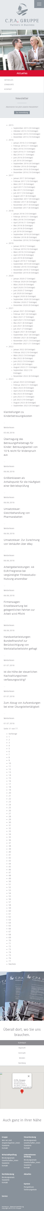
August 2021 (19, 332)
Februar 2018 (19, 217)
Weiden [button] (22, 1058)
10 (10, 763)
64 (10, 923)
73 (10, 949)
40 (10, 852)
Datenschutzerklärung (17, 1207)
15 (10, 778)
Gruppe (5, 1137)
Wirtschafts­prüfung (9, 1155)
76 (10, 958)
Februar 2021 (19, 314)
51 (10, 884)
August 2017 (19, 196)
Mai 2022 (17, 358)
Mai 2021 (17, 323)
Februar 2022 (19, 352)
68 (10, 934)
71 (10, 943)
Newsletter (34, 33)
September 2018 (21, 234)
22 (10, 799)
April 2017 (18, 187)
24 (10, 805)
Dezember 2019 (20, 273)
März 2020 (18, 285)
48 (10, 875)
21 (10, 796)
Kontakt (8, 89)
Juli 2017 (17, 193)
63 (10, 920)
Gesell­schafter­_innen (32, 1143)
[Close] (29, 1076)
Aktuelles (8, 80)
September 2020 (21, 299)
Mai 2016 (17, 155)
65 (10, 926)
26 (10, 811)
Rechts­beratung (8, 1174)
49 (10, 878)
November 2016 (20, 169)
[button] (22, 1091)
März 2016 (18, 149)
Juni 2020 (17, 290)
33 (10, 831)
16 (10, 781)
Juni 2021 (17, 326)
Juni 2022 (17, 361)
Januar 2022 (18, 349)
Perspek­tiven (29, 1187)
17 (10, 784)
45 (10, 867)
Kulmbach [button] (22, 1043)
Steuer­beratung (30, 1137)
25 (10, 808)
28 (10, 816)
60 (10, 911)
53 (10, 890)
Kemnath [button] (22, 1053)
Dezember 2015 (20, 137)
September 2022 (21, 370)
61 (10, 914)
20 (10, 793)
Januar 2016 (18, 143)
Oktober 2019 (19, 267)
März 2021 (18, 317)
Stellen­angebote (30, 1190)
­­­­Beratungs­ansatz (30, 1160)
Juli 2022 (17, 364)
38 (10, 846)
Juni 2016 (17, 158)
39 (10, 849)
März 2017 (18, 184)
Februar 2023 (19, 385)
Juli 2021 (17, 329)
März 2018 (18, 220)
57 (10, 902)
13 (10, 772)
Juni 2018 (17, 228)
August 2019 (19, 261)
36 (10, 840)
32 (10, 828)
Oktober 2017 (19, 202)
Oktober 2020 (19, 302)
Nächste (12, 964)
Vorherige (13, 734)
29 (10, 819)
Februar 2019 (19, 249)
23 (10, 802)
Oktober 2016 (19, 166)
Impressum (5, 1207)
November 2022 (20, 376)
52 (10, 887)
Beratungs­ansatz (30, 1140)
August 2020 (19, 296)
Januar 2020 (18, 279)
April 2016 (18, 152)
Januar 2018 (18, 214)
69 (10, 937)
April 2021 (18, 320)
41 (10, 855)
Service (5, 1196)
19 (10, 790)
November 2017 (20, 205)
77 (10, 961)
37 (10, 843)
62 (10, 917)
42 (10, 858)
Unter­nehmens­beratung (30, 1156)
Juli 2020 (17, 293)
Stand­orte (27, 1145)
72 (10, 946)
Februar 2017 (19, 181)
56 (10, 899)
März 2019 (18, 252)
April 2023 (18, 391)
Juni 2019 (17, 258)
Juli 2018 (17, 231)
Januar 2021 (18, 311)
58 (10, 905)
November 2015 (20, 134)
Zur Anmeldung (22, 113)
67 (10, 932)
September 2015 (21, 128)
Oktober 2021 (19, 338)
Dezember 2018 (20, 240)
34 (10, 834)
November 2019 (20, 270)
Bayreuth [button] (22, 1048)
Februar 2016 (19, 146)
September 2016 (21, 163)
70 (10, 940)
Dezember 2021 (20, 344)
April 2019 (18, 255)
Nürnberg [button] (22, 1063)
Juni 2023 (17, 397)
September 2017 (21, 199)
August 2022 (19, 367)
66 (10, 929)
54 (10, 893)
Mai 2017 (17, 190)
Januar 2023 (18, 382)
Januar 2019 (18, 246)
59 (10, 908)
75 (10, 955)
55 (10, 896)
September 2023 (21, 406)
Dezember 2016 (20, 172)
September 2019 (21, 264)
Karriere (27, 1184)
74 (10, 952)
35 (10, 837)
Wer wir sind (7, 1140)
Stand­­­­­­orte (5, 1163)
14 (10, 775)
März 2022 (18, 355)
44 (10, 864)
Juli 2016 (17, 161)
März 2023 (18, 388)
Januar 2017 (18, 178)
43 (10, 861)
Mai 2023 (17, 394)
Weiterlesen (9, 427)
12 (10, 769)
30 (10, 822)
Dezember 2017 (20, 208)
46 (10, 870)
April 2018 (18, 223)
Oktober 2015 (19, 131)
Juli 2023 (17, 400)
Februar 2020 (19, 282)
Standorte (9, 84)
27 (10, 813)
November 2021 (20, 341)
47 (10, 873)
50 (10, 881)
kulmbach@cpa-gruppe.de (23, 1087)
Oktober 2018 (19, 237)
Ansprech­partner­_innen (11, 1143)
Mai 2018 (17, 225)
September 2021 (21, 335)
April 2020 (18, 287)
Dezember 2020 (20, 305)
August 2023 (19, 403)
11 (10, 766)
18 (10, 787)
